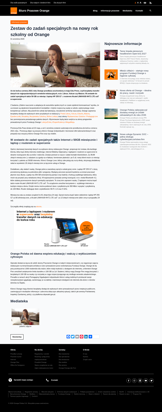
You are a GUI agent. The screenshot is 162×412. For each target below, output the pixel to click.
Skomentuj (16, 337)
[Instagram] (134, 380)
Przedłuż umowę (16, 354)
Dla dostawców (64, 359)
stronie (38, 206)
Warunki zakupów (47, 392)
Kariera (85, 357)
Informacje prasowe (110, 11)
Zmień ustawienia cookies (107, 392)
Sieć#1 (121, 392)
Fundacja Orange (64, 394)
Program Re (137, 394)
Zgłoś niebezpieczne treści (44, 368)
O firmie (86, 350)
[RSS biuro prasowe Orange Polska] (151, 3)
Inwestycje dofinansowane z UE (138, 392)
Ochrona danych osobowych (67, 392)
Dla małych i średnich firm (40, 3)
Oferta (13, 350)
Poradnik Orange (41, 362)
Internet (13, 359)
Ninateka (25, 116)
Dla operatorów (64, 357)
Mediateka (127, 11)
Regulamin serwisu (31, 392)
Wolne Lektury (52, 116)
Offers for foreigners (17, 365)
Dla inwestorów (64, 354)
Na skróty (39, 350)
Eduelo (80, 114)
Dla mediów (63, 362)
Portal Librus (65, 114)
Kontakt (139, 11)
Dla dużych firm (60, 3)
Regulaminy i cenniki (42, 354)
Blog (95, 11)
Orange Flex (14, 362)
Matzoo (87, 114)
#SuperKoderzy (58, 122)
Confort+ (35, 396)
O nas (85, 354)
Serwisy (62, 350)
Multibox (32, 394)
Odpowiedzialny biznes (47, 394)
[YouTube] (146, 380)
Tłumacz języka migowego (19, 396)
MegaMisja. (70, 122)
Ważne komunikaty (14, 392)
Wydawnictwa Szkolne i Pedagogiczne (82, 116)
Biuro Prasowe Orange (34, 10)
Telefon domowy (79, 394)
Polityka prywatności (87, 392)
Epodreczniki (15, 116)
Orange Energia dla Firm (67, 368)
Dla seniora (63, 365)
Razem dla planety (109, 394)
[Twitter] (151, 380)
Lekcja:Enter (46, 122)
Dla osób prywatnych (18, 3)
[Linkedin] (140, 380)
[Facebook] (128, 380)
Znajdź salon (87, 359)
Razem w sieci (124, 394)
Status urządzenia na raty (43, 365)
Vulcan (74, 114)
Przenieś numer (15, 357)
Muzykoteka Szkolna (38, 116)
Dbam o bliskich (94, 394)
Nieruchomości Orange (18, 394)
